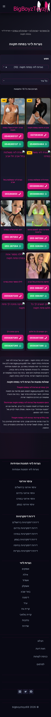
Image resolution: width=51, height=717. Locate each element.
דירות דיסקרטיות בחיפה (25, 545)
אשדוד (25, 580)
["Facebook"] (31, 691)
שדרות (25, 626)
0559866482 (37, 186)
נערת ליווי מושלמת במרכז (38, 180)
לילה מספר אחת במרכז (12, 282)
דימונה (25, 597)
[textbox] (25, 81)
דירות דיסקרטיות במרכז (25, 533)
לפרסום (40, 664)
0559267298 (36, 337)
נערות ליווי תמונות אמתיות (25, 469)
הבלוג (40, 640)
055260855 (11, 194)
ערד (25, 603)
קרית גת (25, 608)
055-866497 (36, 288)
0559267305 (11, 296)
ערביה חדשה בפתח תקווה (38, 127)
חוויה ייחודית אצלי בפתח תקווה (13, 128)
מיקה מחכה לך (13, 331)
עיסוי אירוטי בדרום (25, 493)
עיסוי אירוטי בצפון (25, 504)
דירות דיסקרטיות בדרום (25, 528)
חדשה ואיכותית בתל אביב (38, 282)
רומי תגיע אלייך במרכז (13, 229)
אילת (25, 574)
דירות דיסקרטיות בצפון (25, 539)
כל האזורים (44, 30)
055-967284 (36, 238)
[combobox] (25, 67)
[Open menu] (4, 6)
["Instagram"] (20, 691)
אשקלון (25, 586)
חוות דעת (40, 648)
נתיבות (25, 620)
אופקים (25, 568)
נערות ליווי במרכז (19, 30)
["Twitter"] (25, 691)
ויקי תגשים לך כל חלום (38, 331)
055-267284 (11, 237)
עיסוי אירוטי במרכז (25, 498)
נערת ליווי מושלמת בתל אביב (12, 181)
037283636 (36, 135)
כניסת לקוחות (40, 656)
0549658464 (37, 144)
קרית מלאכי (26, 614)
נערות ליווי (33, 30)
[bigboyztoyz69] (31, 6)
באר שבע (25, 591)
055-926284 (36, 246)
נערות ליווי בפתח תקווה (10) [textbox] (26, 67)
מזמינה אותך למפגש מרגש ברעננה (38, 230)
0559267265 (11, 337)
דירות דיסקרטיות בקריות (25, 550)
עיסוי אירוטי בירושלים (25, 487)
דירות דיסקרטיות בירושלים (25, 522)
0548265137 (11, 136)
